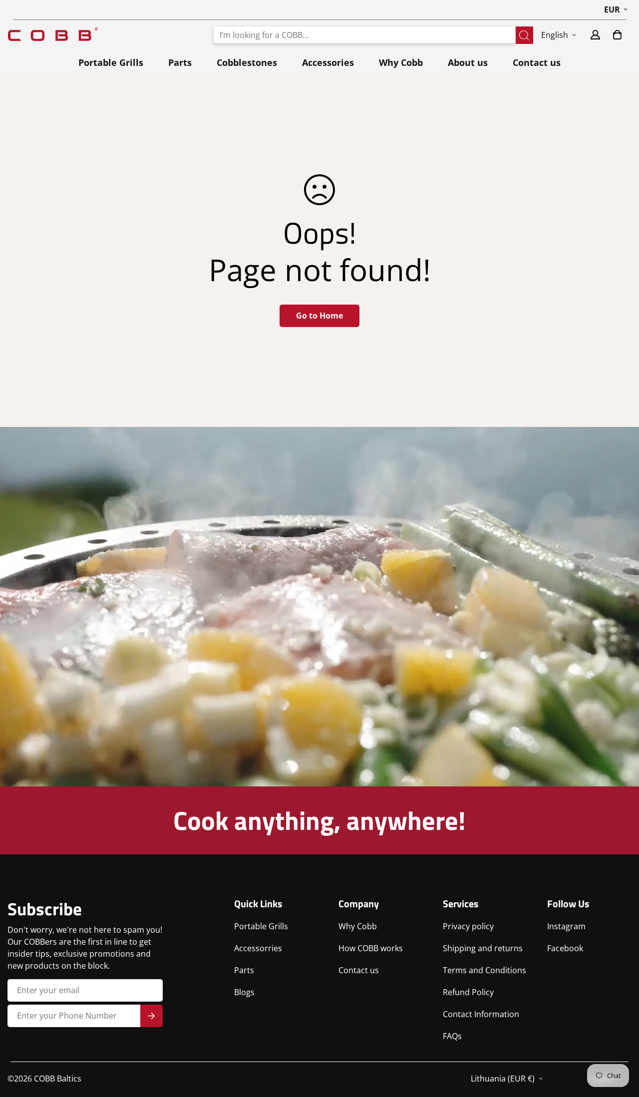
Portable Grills (110, 62)
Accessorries (258, 948)
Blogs (244, 992)
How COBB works (370, 948)
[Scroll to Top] (619, 1042)
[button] (617, 34)
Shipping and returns (483, 948)
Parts (180, 62)
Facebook (565, 948)
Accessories (328, 62)
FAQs (452, 1036)
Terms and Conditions (484, 970)
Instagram (566, 926)
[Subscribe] (151, 1016)
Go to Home (319, 315)
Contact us (537, 62)
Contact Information (481, 1014)
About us (468, 62)
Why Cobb (401, 62)
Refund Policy (468, 992)
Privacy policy (468, 926)
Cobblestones (247, 62)
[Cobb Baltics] (53, 34)
